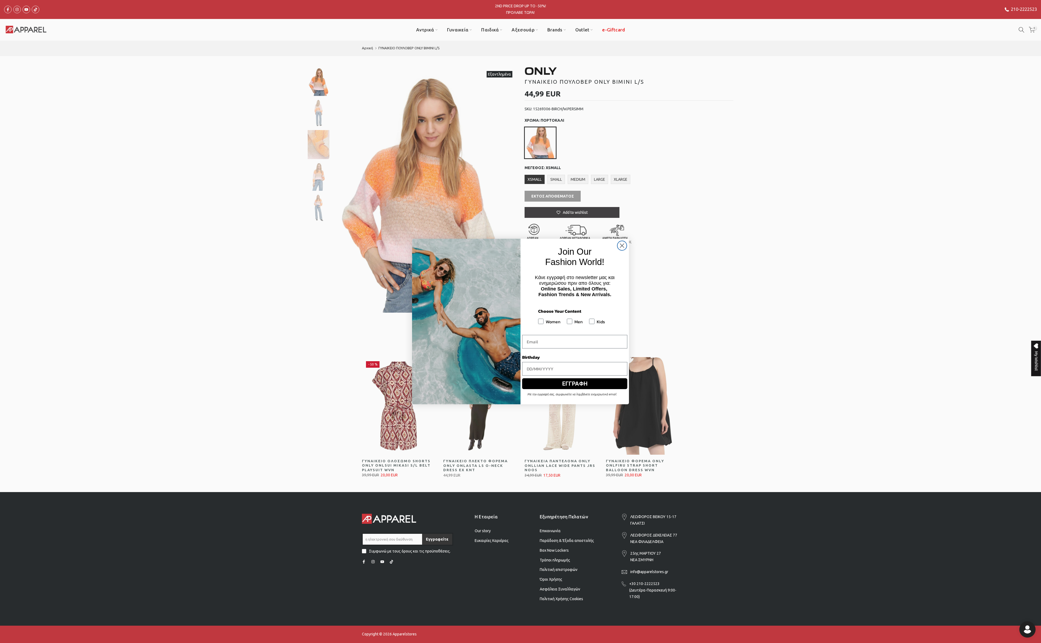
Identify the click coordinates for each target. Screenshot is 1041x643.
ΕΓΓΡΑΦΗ (574, 383)
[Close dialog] (622, 245)
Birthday (531, 357)
